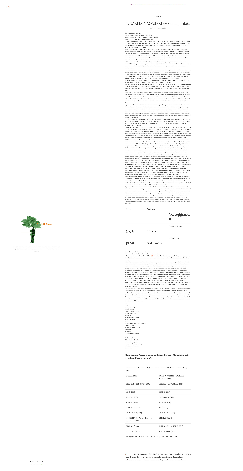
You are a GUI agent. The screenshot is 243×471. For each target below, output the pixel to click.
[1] (152, 256)
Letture (158, 16)
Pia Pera (39, 464)
